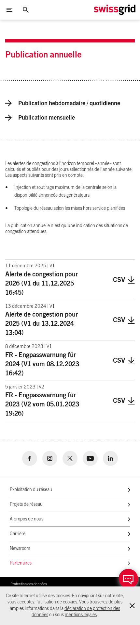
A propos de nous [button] (26, 519)
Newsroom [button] (20, 548)
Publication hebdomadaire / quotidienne (69, 104)
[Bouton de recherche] (26, 10)
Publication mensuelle (46, 118)
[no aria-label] (29, 458)
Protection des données (28, 584)
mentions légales (81, 615)
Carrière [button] (17, 534)
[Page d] (114, 10)
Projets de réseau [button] (26, 504)
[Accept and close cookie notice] (132, 605)
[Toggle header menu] (9, 10)
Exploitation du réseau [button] (31, 489)
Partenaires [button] (21, 563)
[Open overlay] (128, 578)
